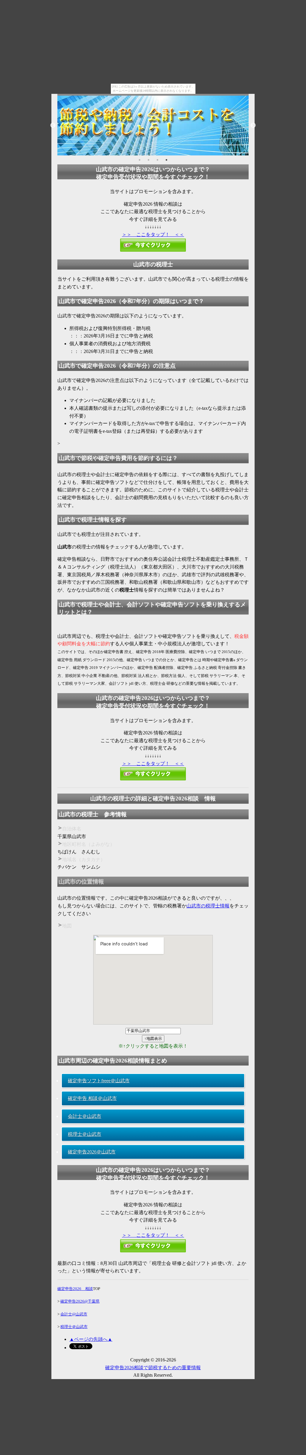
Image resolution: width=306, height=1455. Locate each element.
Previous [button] (53, 126)
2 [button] (149, 160)
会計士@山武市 (73, 1314)
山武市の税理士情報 (208, 905)
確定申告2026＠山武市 (92, 1151)
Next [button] (253, 126)
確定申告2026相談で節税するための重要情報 (153, 1367)
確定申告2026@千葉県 (80, 1301)
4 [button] (166, 160)
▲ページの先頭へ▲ (90, 1339)
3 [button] (157, 160)
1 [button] (140, 160)
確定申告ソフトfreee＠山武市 (99, 1080)
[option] (153, 125)
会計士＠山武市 (84, 1116)
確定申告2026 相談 (75, 1288)
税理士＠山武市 (84, 1134)
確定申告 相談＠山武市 (92, 1098)
